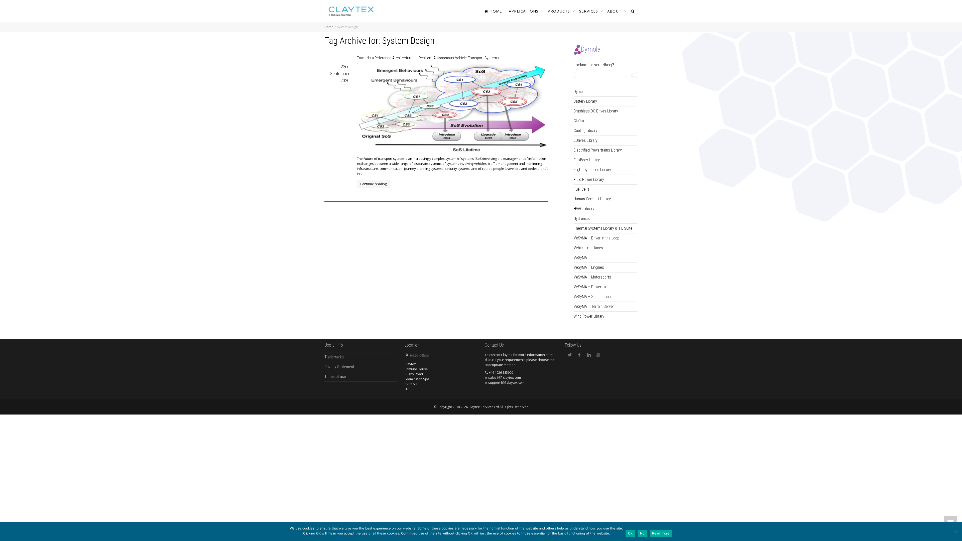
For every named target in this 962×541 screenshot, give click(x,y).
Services (589, 11)
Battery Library (585, 101)
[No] (955, 531)
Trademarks (334, 357)
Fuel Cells (581, 189)
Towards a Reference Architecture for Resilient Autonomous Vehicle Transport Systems (428, 58)
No (642, 533)
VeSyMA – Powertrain (591, 287)
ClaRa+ (579, 120)
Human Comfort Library (592, 199)
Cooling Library (585, 130)
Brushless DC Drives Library (596, 111)
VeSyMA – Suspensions (593, 296)
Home (495, 11)
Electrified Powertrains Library (598, 150)
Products (559, 11)
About (615, 11)
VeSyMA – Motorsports (592, 277)
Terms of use (335, 376)
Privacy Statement (339, 366)
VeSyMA (580, 257)
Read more (660, 533)
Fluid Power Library (589, 179)
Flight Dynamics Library (592, 169)
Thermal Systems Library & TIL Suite (603, 228)
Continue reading (373, 184)
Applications (524, 11)
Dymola (579, 91)
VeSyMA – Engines (589, 267)
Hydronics (582, 218)
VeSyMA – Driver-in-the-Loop (596, 238)
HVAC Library (584, 208)
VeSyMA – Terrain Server (594, 306)
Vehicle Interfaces (588, 247)
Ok (630, 533)
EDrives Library (585, 140)
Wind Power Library (589, 316)
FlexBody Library (587, 160)
